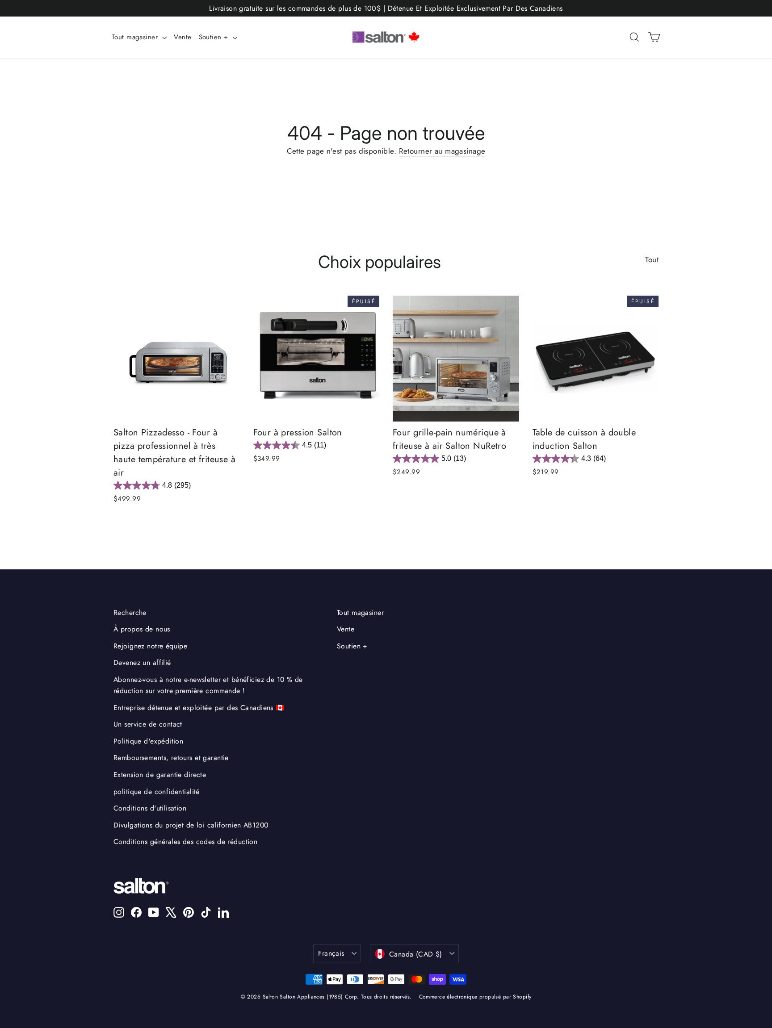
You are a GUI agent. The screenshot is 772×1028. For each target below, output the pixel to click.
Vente (182, 37)
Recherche (130, 612)
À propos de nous (141, 629)
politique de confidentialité (156, 791)
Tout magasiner (136, 37)
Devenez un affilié (142, 662)
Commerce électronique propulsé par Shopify (475, 997)
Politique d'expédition (148, 741)
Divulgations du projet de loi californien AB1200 (190, 825)
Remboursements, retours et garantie (171, 757)
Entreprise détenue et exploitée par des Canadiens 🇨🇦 (199, 707)
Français (331, 953)
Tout (652, 259)
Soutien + (215, 37)
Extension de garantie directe (159, 774)
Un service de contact (147, 724)
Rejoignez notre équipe (150, 646)
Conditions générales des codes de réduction (185, 841)
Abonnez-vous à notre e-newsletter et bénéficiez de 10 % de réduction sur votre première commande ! (208, 685)
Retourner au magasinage (442, 151)
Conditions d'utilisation (149, 808)
